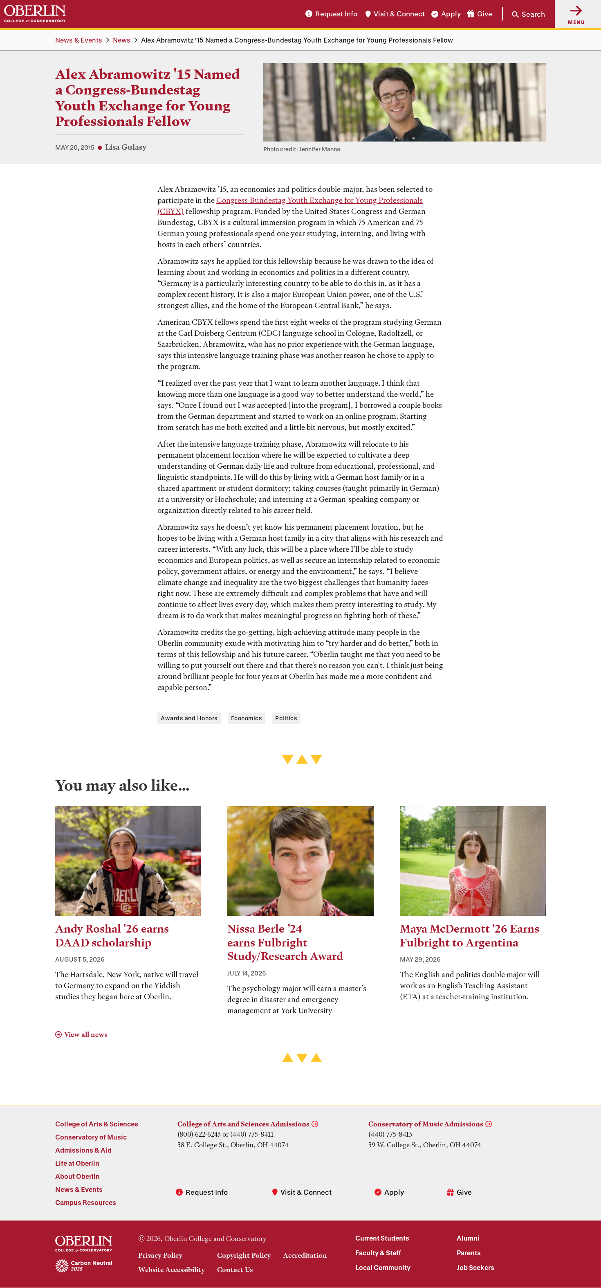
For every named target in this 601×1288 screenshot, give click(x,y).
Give (484, 14)
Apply (451, 14)
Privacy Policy (160, 1255)
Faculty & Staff (378, 1253)
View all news (85, 1034)
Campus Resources (85, 1202)
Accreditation (305, 1255)
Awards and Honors (189, 718)
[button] (523, 13)
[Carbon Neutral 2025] (83, 1266)
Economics (246, 718)
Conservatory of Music (91, 1137)
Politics (286, 718)
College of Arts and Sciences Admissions (243, 1124)
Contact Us (235, 1270)
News (121, 40)
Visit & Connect (399, 14)
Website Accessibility (171, 1270)
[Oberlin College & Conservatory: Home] (35, 14)
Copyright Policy (244, 1255)
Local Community (382, 1267)
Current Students (382, 1238)
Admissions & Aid (83, 1150)
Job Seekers (475, 1267)
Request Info (336, 14)
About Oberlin (77, 1176)
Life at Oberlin (77, 1163)
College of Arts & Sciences (96, 1124)
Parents (469, 1253)
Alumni (468, 1238)
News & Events (78, 40)
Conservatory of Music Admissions (425, 1124)
